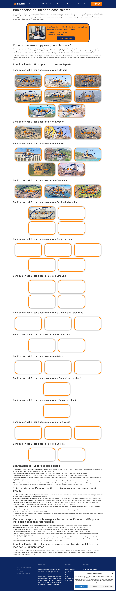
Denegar (94, 586)
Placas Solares (33, 4)
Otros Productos (47, 4)
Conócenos (70, 4)
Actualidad (81, 4)
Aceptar (81, 586)
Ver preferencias (107, 586)
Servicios (59, 4)
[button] (113, 573)
